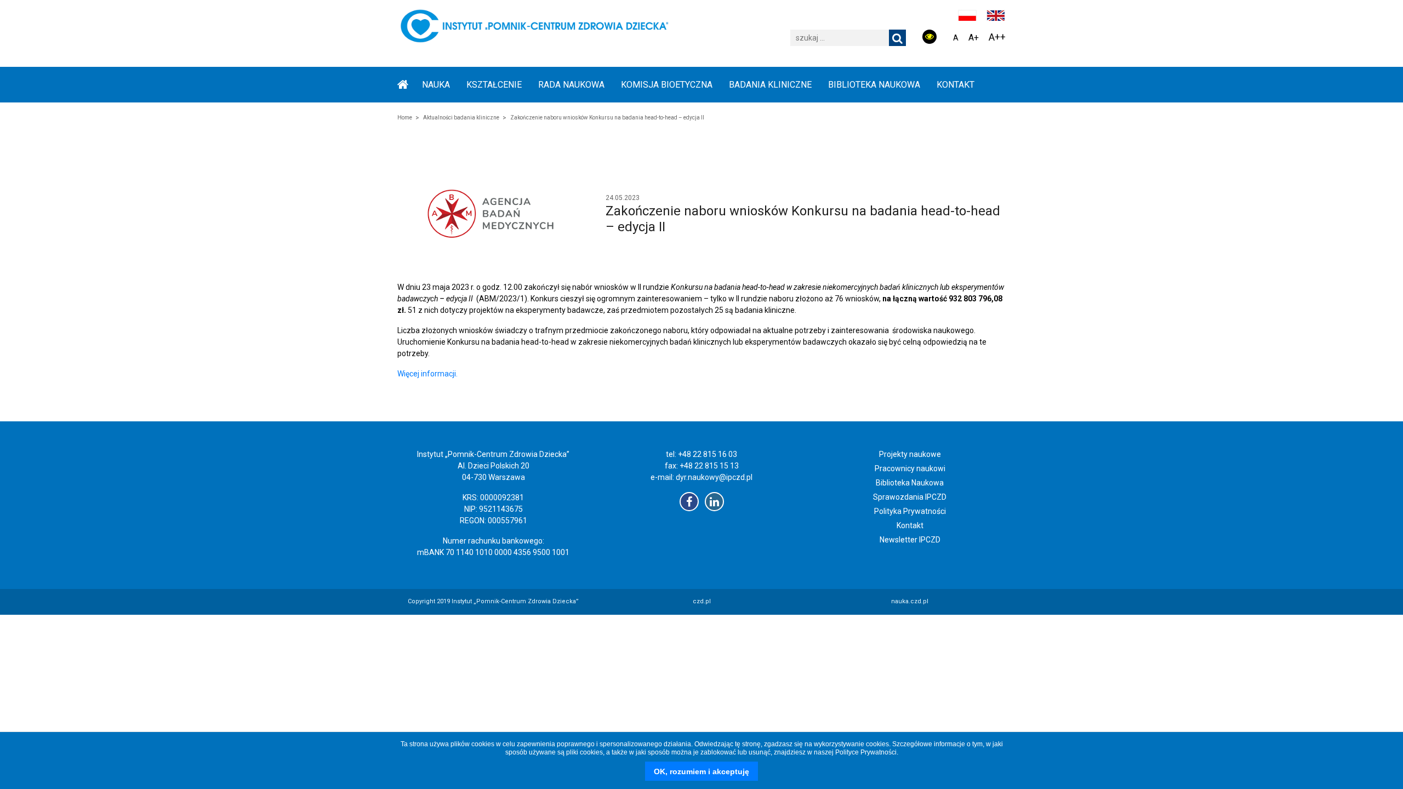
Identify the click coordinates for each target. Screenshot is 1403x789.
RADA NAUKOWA (571, 84)
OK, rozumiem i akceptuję (701, 771)
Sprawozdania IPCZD (909, 497)
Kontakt (955, 84)
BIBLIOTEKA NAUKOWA (874, 84)
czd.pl (702, 601)
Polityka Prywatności (910, 511)
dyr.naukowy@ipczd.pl (714, 477)
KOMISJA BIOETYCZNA (666, 84)
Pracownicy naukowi (910, 468)
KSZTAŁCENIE (494, 84)
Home (404, 118)
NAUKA (436, 84)
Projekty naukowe (910, 454)
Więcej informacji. (427, 373)
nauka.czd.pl (909, 601)
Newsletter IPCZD (910, 539)
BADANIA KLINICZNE (770, 84)
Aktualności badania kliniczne (461, 118)
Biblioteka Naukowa (910, 482)
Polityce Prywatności (866, 752)
